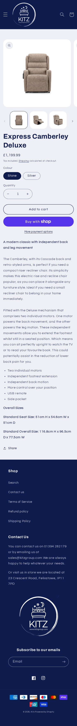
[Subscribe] (64, 662)
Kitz (32, 712)
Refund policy (18, 511)
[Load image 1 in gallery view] (19, 120)
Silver (32, 175)
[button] (5, 14)
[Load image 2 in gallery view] (38, 120)
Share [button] (12, 448)
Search (13, 482)
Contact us (16, 492)
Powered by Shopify (44, 712)
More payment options (38, 231)
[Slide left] (4, 121)
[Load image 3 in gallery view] (58, 120)
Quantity (9, 185)
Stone (12, 175)
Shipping (24, 161)
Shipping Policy (19, 521)
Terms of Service (20, 501)
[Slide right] (72, 121)
